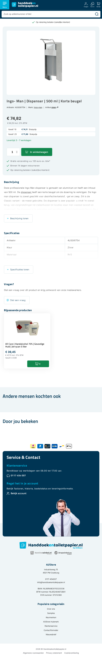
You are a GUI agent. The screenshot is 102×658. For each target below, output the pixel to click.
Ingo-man (38, 107)
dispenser (26, 192)
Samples (51, 613)
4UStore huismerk (51, 622)
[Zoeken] (96, 14)
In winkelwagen (39, 152)
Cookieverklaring (71, 653)
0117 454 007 (18, 475)
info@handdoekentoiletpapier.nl (51, 582)
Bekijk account (18, 493)
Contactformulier (51, 630)
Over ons (51, 609)
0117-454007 (51, 579)
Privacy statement (54, 653)
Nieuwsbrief (51, 634)
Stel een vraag (18, 300)
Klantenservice (17, 465)
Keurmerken (51, 617)
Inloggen (86, 6)
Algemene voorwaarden (33, 653)
